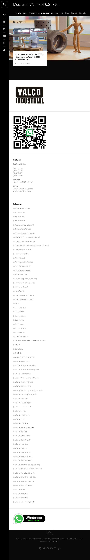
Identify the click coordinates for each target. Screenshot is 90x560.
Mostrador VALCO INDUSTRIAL (36, 4)
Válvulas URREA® (20, 489)
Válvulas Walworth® (21, 494)
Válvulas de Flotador (21, 423)
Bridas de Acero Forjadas (23, 229)
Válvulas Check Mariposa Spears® (25, 394)
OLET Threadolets (20, 328)
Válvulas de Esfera (20, 419)
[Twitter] (4, 22)
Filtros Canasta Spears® (23, 266)
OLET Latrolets (19, 312)
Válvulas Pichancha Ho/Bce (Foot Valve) (27, 465)
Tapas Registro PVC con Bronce (25, 357)
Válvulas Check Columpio (23, 386)
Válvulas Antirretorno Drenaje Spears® (27, 370)
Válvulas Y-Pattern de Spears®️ (25, 502)
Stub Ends (18, 353)
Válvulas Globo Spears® (22, 440)
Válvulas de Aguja (20, 411)
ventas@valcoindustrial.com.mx (23, 188)
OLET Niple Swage (20, 316)
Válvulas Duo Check (21, 432)
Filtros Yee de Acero (21, 274)
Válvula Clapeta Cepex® (22, 361)
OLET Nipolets (19, 320)
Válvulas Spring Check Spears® (25, 473)
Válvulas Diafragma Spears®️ (24, 427)
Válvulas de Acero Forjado (23, 403)
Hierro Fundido (19, 291)
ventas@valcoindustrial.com (22, 191)
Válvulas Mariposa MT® (22, 452)
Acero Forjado (19, 217)
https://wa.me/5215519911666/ (23, 182)
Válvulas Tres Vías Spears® (23, 485)
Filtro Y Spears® (20, 258)
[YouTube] (4, 36)
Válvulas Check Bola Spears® (24, 382)
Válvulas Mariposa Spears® (23, 456)
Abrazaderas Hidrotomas (23, 208)
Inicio (67, 13)
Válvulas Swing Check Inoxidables (25, 477)
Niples (17, 303)
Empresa (74, 13)
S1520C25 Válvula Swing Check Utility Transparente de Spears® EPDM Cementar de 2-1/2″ (29, 56)
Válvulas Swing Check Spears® (24, 481)
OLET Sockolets (20, 324)
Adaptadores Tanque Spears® (24, 225)
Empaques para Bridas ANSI (23, 250)
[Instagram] (4, 29)
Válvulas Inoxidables (21, 444)
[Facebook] (4, 15)
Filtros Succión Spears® (22, 270)
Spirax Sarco (19, 349)
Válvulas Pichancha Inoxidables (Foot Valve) (28, 469)
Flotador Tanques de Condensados (26, 279)
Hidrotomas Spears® (21, 287)
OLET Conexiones (20, 308)
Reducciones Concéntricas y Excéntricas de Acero (30, 341)
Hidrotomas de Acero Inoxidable (25, 283)
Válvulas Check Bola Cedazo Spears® (26, 378)
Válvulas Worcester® (21, 498)
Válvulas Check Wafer (21, 398)
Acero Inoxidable (20, 221)
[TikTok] (4, 50)
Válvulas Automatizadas (22, 374)
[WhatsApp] (4, 43)
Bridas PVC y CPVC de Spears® (25, 233)
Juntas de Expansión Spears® (24, 299)
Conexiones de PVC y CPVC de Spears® (27, 237)
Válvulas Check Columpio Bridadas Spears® (28, 390)
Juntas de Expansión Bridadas (24, 295)
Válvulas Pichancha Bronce (23, 460)
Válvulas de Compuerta (22, 415)
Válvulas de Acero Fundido (23, 407)
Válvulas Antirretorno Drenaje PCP (25, 365)
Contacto (82, 13)
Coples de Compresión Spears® (25, 241)
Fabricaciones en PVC (21, 254)
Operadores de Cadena (22, 336)
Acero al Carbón (20, 212)
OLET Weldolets (20, 332)
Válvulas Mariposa (21, 448)
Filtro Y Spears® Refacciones (24, 262)
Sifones (17, 345)
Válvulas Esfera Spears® (23, 436)
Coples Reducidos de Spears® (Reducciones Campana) (32, 245)
